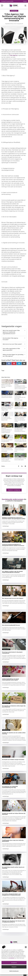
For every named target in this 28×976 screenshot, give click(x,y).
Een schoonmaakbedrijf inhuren (11, 625)
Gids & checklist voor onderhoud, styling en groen (19, 450)
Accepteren (14, 962)
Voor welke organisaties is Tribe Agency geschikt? (14, 349)
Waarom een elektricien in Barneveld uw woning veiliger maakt (7, 409)
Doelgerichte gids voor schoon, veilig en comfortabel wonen (6, 460)
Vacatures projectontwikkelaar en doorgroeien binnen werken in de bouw (13, 545)
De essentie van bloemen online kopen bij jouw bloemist (13, 706)
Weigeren (14, 966)
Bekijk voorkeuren (14, 971)
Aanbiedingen (14, 10)
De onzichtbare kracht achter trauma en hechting (13, 867)
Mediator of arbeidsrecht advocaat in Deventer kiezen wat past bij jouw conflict (13, 518)
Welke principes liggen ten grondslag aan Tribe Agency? (14, 355)
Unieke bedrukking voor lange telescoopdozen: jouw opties (10, 679)
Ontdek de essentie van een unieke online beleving (13, 733)
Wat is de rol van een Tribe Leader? (14, 344)
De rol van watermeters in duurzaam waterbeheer (12, 652)
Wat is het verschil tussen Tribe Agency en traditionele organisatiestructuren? (14, 332)
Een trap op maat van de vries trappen (12, 598)
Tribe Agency (13, 55)
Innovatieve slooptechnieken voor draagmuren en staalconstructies (11, 894)
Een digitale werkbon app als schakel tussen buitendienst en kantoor (20, 430)
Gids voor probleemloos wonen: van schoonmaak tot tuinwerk (7, 450)
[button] (26, 947)
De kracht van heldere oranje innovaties (13, 759)
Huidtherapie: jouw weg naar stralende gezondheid (13, 841)
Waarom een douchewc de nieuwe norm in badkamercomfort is (13, 921)
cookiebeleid (11, 958)
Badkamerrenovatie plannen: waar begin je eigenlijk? (6, 386)
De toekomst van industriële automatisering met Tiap (10, 787)
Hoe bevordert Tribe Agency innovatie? (14, 338)
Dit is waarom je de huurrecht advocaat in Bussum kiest (6, 418)
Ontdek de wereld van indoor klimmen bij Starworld (13, 814)
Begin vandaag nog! (14, 476)
